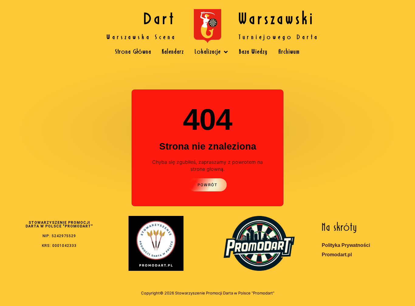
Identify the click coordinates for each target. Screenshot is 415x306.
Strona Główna (133, 52)
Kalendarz (173, 52)
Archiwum (289, 52)
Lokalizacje (208, 52)
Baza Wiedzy (253, 52)
